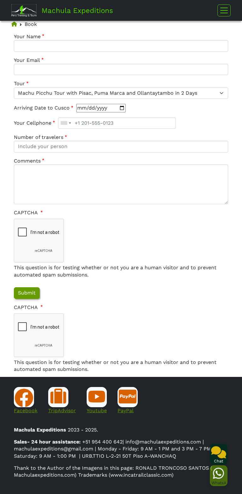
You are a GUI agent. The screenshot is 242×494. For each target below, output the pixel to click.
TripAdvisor (62, 411)
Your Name (27, 36)
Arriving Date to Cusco (42, 108)
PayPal (126, 411)
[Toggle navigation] (224, 10)
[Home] (26, 10)
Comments (27, 161)
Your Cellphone (32, 123)
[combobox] (65, 123)
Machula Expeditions (77, 10)
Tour (19, 83)
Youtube (97, 411)
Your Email (27, 60)
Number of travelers (38, 137)
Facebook (25, 411)
